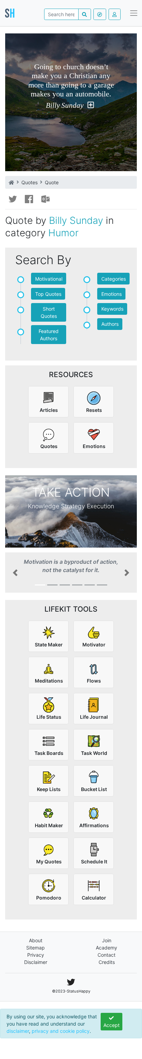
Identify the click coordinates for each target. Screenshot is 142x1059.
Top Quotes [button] (48, 294)
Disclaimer (35, 962)
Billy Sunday (64, 105)
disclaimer (18, 1031)
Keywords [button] (112, 309)
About (35, 940)
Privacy (35, 955)
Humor (63, 233)
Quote (52, 182)
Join (106, 940)
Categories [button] (113, 279)
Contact (106, 955)
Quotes (29, 182)
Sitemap (35, 948)
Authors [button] (110, 324)
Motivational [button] (48, 279)
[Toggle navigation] (134, 13)
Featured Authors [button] (49, 334)
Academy (106, 948)
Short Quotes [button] (49, 312)
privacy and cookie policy (61, 1031)
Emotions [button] (111, 294)
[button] (15, 573)
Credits (107, 962)
